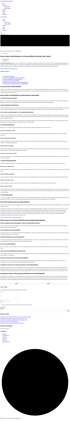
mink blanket (28, 64)
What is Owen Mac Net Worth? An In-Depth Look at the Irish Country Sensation (15, 316)
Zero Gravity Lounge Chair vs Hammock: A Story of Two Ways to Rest (13, 318)
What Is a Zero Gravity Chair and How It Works (9, 321)
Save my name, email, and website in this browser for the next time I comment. (17, 304)
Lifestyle (4, 5)
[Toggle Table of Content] (1, 74)
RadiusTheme (18, 418)
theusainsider (6, 59)
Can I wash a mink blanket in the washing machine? (12, 79)
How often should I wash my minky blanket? (11, 80)
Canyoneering (7, 6)
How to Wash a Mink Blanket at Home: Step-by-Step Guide (14, 77)
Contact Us (4, 14)
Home (3, 3)
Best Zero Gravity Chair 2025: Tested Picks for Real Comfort (12, 323)
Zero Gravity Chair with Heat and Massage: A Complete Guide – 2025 (13, 319)
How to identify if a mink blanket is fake (12, 217)
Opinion (3, 12)
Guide (3, 11)
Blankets (4, 9)
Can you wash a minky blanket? (9, 76)
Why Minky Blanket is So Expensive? (11, 68)
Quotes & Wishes (7, 8)
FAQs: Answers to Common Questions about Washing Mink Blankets (15, 82)
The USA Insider (3, 1)
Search (1, 308)
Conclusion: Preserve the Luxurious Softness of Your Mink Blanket (15, 83)
